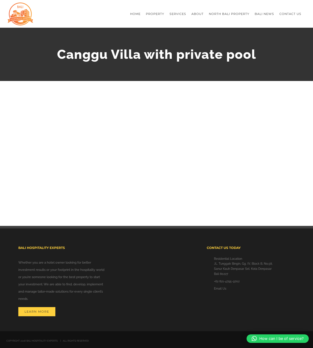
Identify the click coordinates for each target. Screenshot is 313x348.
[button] (278, 338)
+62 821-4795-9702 (227, 281)
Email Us (220, 288)
